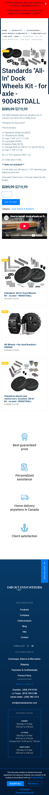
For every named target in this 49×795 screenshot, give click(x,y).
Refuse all (33, 784)
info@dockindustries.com (24, 703)
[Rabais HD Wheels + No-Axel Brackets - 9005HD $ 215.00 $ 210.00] (24, 307)
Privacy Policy (37, 778)
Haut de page (44, 572)
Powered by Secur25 (24, 793)
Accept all (15, 784)
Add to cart (11, 202)
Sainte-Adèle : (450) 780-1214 (24, 697)
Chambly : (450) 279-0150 (24, 690)
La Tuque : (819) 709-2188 (24, 693)
